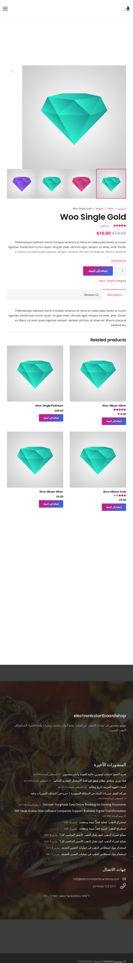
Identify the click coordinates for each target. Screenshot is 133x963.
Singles (100, 208)
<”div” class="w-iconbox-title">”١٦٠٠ (66, 896)
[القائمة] (5, 8)
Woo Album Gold (114, 492)
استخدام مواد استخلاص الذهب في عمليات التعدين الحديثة (93, 848)
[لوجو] (126, 8)
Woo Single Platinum (49, 406)
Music (110, 208)
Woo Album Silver (114, 406)
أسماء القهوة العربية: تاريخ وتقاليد (107, 787)
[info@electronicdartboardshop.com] (122, 879)
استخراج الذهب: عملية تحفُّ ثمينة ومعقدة (102, 822)
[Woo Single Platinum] (35, 348)
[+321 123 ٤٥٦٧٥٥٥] (121, 886)
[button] (12, 70)
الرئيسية (122, 208)
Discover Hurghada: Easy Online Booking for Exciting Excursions (84, 804)
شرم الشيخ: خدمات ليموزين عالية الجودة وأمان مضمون (94, 774)
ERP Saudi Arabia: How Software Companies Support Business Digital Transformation (70, 811)
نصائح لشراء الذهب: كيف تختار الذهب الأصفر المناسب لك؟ (93, 835)
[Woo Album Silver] (98, 348)
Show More (118, 261)
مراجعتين (104, 225)
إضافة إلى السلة (98, 271)
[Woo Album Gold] (98, 434)
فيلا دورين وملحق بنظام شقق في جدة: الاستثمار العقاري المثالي (90, 780)
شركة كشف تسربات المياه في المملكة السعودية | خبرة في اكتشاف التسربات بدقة (78, 793)
